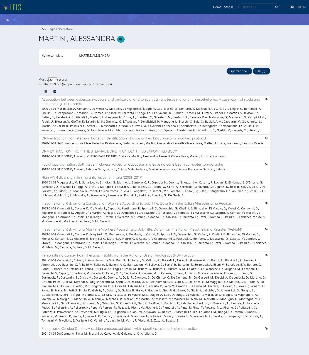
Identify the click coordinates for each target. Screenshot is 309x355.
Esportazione (238, 71)
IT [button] (284, 7)
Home (217, 7)
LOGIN (300, 7)
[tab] (45, 91)
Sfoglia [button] (229, 7)
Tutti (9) (260, 71)
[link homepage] (13, 7)
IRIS (41, 29)
